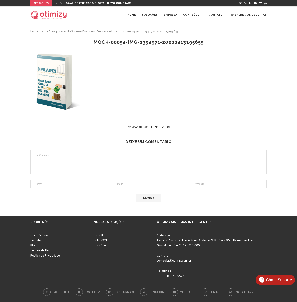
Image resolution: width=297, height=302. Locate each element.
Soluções (150, 14)
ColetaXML (101, 240)
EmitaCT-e (100, 245)
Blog (33, 245)
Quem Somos (39, 235)
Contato (216, 14)
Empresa (170, 14)
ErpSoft (98, 235)
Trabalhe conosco (244, 14)
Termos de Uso (40, 250)
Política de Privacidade (45, 255)
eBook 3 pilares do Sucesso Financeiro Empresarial (79, 31)
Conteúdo (191, 14)
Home (131, 14)
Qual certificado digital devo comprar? (98, 3)
